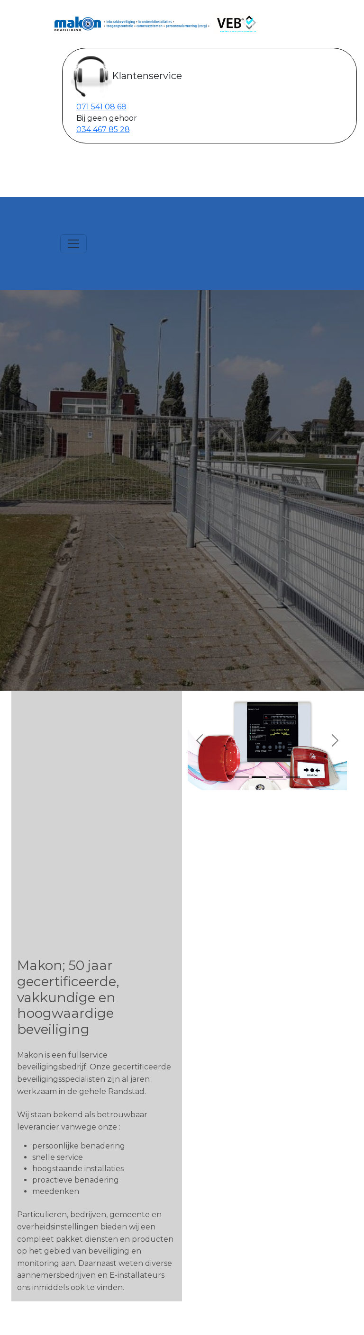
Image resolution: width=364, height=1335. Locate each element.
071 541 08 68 (101, 106)
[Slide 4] (293, 777)
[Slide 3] (276, 777)
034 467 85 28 (103, 129)
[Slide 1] (242, 777)
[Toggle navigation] (73, 243)
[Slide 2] (259, 777)
